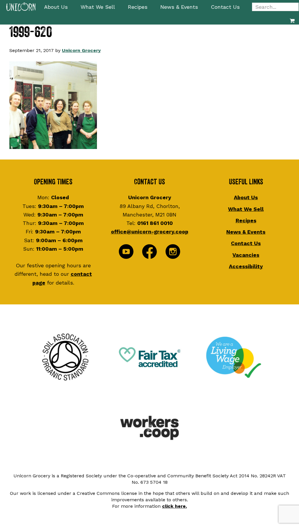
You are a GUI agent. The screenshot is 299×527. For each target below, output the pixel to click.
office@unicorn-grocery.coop (149, 231)
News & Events (245, 232)
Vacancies (245, 255)
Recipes (246, 220)
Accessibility (246, 266)
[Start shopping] (292, 21)
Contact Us (246, 243)
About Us (246, 197)
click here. (174, 506)
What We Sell (246, 209)
